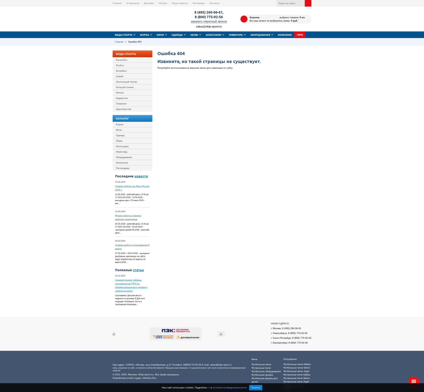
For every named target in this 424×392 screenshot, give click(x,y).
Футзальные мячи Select (296, 378)
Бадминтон (122, 98)
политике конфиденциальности (229, 387)
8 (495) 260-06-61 (208, 12)
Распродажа (122, 168)
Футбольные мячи (261, 364)
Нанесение (285, 34)
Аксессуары (213, 34)
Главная (117, 3)
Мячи (160, 34)
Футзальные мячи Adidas (296, 374)
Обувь (194, 34)
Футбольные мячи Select (296, 367)
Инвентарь (236, 34)
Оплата (163, 3)
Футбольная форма (262, 374)
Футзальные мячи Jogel (296, 381)
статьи (138, 270)
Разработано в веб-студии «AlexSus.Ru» (135, 378)
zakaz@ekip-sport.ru (209, 26)
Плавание (121, 103)
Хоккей (119, 76)
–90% (299, 34)
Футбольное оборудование (266, 371)
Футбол (120, 65)
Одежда (177, 34)
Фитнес (120, 92)
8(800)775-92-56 (192, 364)
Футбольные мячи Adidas (297, 364)
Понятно (255, 387)
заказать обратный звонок (209, 21)
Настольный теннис (126, 81)
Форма (144, 34)
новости (141, 176)
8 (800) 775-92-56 (209, 17)
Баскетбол (121, 60)
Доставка (149, 3)
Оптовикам (199, 3)
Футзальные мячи (261, 368)
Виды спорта (123, 34)
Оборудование (260, 34)
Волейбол (121, 70)
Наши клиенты (180, 3)
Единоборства (123, 109)
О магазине (133, 3)
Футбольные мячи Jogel (296, 371)
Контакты (214, 3)
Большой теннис (125, 87)
